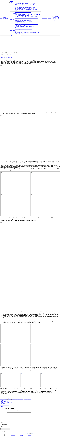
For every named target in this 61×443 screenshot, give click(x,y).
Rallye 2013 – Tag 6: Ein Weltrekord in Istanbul (6, 401)
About (49, 18)
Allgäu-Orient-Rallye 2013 (6, 398)
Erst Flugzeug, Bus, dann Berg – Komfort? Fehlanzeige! (27, 24)
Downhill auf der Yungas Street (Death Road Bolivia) (26, 32)
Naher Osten (37, 10)
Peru (39, 32)
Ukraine (34, 6)
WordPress (13, 435)
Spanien (32, 8)
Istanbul (9, 399)
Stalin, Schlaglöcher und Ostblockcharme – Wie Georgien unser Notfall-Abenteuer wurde (27, 15)
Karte (11, 1)
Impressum (55, 20)
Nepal (25, 22)
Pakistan (30, 21)
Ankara (2, 399)
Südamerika (12, 30)
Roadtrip (30, 398)
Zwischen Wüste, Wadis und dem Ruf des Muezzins (26, 18)
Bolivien (14, 31)
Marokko (30, 10)
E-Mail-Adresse (4, 424)
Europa (11, 2)
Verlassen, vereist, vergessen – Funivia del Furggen (26, 4)
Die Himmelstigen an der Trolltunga (23, 7)
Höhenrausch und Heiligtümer (21, 27)
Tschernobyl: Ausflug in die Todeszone (23, 6)
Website (2, 426)
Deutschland (32, 3)
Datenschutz (56, 18)
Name (2, 422)
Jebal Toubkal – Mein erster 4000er (23, 12)
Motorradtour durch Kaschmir (21, 20)
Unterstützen (56, 17)
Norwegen (33, 7)
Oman (39, 16)
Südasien (12, 19)
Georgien (15, 13)
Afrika (36, 9)
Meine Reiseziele (5, 18)
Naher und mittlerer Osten (22, 398)
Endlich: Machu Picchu (20, 33)
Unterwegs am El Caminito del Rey (22, 8)
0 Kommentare (9, 57)
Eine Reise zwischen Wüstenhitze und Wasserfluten (26, 16)
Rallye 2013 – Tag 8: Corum (4, 405)
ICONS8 (29, 435)
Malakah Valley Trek (19, 21)
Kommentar (3, 420)
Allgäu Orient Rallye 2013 (15, 35)
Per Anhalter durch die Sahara (21, 9)
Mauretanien (31, 9)
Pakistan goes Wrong (19, 22)
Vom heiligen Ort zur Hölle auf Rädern (23, 29)
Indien (29, 20)
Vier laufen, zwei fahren (20, 25)
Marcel (6, 57)
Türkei (34, 398)
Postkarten (44, 18)
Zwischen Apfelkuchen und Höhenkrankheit (24, 26)
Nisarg (21, 435)
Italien (39, 4)
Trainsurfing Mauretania (20, 10)
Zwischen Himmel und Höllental (22, 3)
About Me (55, 16)
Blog (1, 18)
